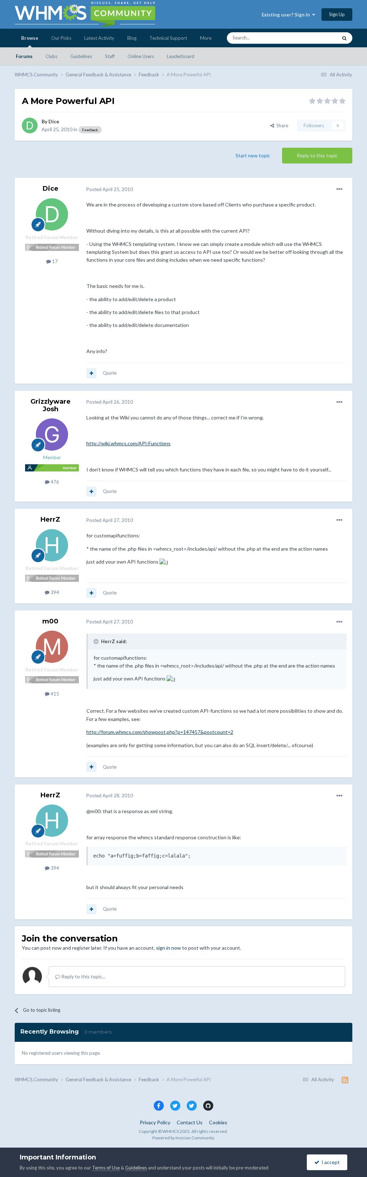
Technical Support (168, 38)
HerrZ (50, 519)
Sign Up (337, 14)
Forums (24, 56)
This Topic (317, 38)
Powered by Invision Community (183, 1137)
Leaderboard (180, 56)
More (205, 38)
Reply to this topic (317, 155)
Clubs (51, 56)
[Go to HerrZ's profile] (52, 545)
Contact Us (189, 1122)
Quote (109, 373)
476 (54, 482)
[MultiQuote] (91, 373)
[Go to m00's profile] (52, 647)
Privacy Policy (155, 1122)
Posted (109, 189)
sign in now (168, 948)
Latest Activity (99, 38)
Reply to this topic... (82, 976)
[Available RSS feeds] (345, 1080)
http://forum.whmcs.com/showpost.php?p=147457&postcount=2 (159, 732)
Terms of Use (106, 1168)
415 (54, 694)
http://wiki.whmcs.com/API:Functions (128, 443)
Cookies (218, 1122)
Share (281, 125)
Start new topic (252, 155)
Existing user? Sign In (287, 15)
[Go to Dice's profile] (30, 125)
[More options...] (339, 189)
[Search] (344, 38)
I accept (329, 1162)
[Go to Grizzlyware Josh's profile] (52, 434)
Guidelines (81, 56)
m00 (50, 621)
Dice (53, 121)
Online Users (141, 56)
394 (54, 592)
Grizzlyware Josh (50, 405)
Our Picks (61, 38)
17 (54, 261)
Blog (132, 38)
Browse (29, 38)
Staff (110, 56)
